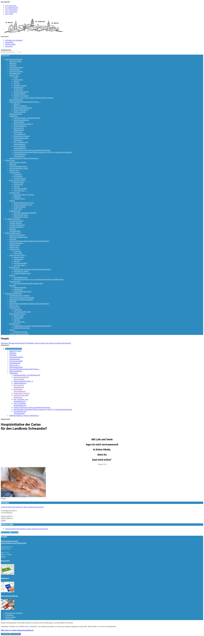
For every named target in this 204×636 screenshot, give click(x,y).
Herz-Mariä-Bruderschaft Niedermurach (28, 283)
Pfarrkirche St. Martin (17, 235)
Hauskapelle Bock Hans (22, 291)
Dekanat (17, 104)
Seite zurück (5, 532)
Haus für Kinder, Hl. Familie (24, 195)
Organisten (18, 174)
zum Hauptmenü (11, 10)
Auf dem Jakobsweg (17, 225)
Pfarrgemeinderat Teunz (18, 166)
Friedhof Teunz (19, 199)
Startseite (4, 343)
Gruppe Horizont (20, 178)
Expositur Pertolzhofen (13, 294)
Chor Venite (18, 253)
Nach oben (14, 532)
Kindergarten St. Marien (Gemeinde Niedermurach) (32, 269)
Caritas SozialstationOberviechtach (21, 121)
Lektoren (17, 187)
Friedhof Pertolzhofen (22, 328)
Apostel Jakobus (15, 223)
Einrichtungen (14, 193)
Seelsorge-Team (15, 61)
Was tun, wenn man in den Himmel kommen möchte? (33, 98)
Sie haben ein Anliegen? (14, 40)
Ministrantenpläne (16, 67)
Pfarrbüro (12, 63)
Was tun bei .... (14, 75)
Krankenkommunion (21, 92)
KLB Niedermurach (21, 277)
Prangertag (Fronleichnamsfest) (21, 300)
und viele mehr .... (20, 191)
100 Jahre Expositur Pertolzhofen (21, 298)
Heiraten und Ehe (20, 86)
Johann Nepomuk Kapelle (19, 334)
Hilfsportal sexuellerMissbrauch (21, 139)
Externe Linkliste (20, 112)
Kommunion (18, 80)
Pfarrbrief (12, 65)
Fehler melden (10, 44)
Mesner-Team (19, 182)
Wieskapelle (18, 289)
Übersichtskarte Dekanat (23, 108)
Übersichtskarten (15, 114)
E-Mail (3, 520)
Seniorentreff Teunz (21, 215)
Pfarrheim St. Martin (21, 271)
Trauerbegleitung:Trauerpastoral (20, 155)
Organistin (17, 251)
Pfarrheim (17, 197)
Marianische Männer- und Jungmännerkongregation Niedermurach (39, 279)
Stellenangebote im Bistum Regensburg (24, 158)
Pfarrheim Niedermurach (18, 237)
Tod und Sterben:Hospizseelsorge (20, 147)
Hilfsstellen (9, 42)
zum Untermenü (11, 12)
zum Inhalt (9, 14)
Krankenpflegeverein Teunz (24, 203)
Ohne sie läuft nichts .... (18, 180)
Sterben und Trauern (21, 96)
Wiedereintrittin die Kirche (18, 89)
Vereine (12, 201)
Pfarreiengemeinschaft (13, 59)
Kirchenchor (18, 176)
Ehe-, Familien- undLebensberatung (21, 143)
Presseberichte (14, 73)
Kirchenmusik (14, 172)
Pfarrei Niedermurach (13, 233)
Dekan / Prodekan (20, 106)
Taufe (16, 77)
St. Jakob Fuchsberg (12, 219)
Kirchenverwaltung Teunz (18, 168)
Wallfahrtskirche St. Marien (19, 296)
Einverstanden (15, 634)
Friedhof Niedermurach (22, 273)
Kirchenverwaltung (16, 227)
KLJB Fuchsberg (20, 207)
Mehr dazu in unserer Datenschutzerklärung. (17, 630)
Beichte (16, 82)
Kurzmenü (9, 46)
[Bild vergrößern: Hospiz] (23, 497)
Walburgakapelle (20, 287)
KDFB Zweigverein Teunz (23, 205)
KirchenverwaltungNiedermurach (16, 244)
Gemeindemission (16, 100)
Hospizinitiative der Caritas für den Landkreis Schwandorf (22, 507)
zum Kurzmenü (10, 6)
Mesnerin (12, 229)
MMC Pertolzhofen (21, 332)
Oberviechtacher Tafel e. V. (23, 124)
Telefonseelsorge (20, 126)
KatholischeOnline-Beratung (20, 133)
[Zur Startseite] (33, 34)
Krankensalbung (20, 94)
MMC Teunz (18, 209)
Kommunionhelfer (16, 71)
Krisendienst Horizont (22, 136)
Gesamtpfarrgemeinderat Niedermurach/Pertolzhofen (29, 241)
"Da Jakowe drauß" (16, 221)
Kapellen (12, 285)
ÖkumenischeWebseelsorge (19, 129)
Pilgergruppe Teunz (21, 217)
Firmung (17, 84)
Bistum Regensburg (21, 110)
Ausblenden (5, 634)
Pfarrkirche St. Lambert (17, 162)
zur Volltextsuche (11, 8)
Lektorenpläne (14, 69)
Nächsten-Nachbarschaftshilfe (25, 213)
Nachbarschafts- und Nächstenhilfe (27, 118)
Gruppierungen (14, 211)
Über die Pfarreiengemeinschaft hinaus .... (24, 102)
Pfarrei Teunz (10, 160)
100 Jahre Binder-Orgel (22, 312)
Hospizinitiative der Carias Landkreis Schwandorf (32, 150)
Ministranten (18, 184)
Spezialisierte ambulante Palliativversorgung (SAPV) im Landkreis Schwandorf (43, 152)
